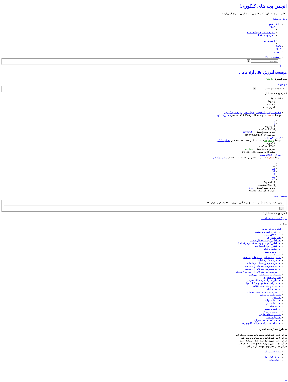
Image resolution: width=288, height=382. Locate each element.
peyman (270, 115)
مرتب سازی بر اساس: (249, 202)
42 (273, 179)
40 (273, 174)
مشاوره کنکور (224, 115)
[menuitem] (271, 27)
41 (273, 176)
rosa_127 (270, 79)
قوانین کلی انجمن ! (271, 137)
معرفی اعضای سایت (270, 154)
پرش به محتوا (280, 19)
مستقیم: (220, 202)
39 (273, 171)
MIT (251, 187)
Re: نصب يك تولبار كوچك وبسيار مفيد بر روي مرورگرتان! (252, 112)
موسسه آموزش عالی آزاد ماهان (263, 72)
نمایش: (280, 202)
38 (273, 168)
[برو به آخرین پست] (255, 132)
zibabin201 (248, 132)
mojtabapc (269, 140)
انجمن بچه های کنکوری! (263, 6)
